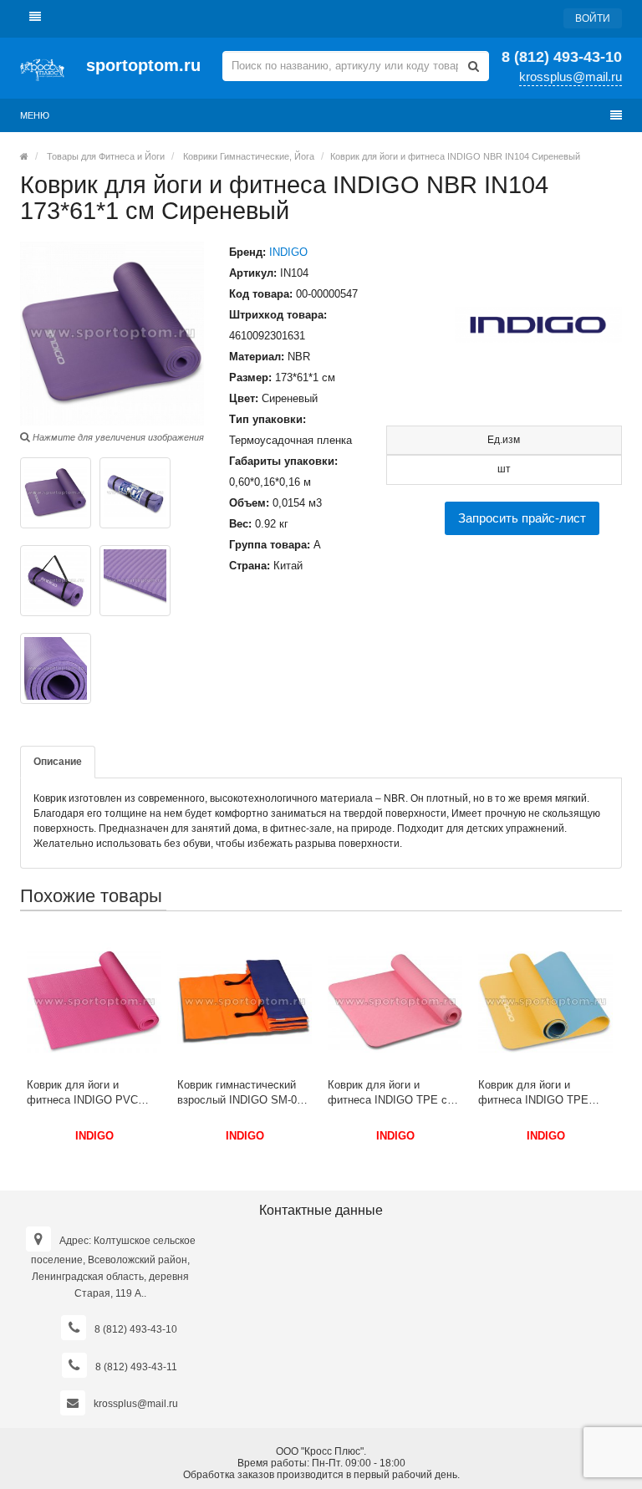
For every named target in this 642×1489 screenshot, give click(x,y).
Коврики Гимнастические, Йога (248, 156)
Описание (57, 761)
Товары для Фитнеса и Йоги (106, 156)
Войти (592, 18)
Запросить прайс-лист (522, 518)
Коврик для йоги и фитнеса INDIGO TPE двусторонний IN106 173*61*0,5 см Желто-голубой (533, 1093)
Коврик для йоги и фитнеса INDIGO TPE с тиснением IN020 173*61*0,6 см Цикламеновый (387, 1093)
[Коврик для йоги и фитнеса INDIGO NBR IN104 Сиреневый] (55, 492)
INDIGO (288, 252)
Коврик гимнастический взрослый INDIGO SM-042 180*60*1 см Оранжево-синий (242, 1093)
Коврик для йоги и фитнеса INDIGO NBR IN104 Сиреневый (455, 156)
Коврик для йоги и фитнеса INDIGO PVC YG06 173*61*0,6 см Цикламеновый (82, 1093)
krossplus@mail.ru (570, 76)
